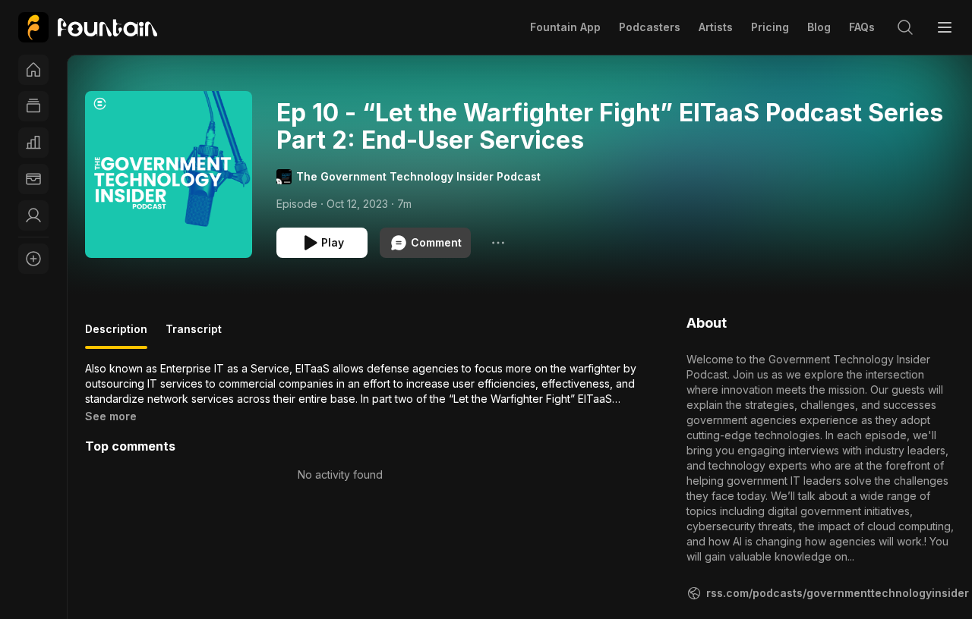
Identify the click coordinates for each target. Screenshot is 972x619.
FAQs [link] (862, 26)
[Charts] (33, 142)
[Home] (33, 70)
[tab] (116, 335)
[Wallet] (33, 179)
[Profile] (33, 215)
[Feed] (33, 106)
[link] (87, 27)
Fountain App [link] (565, 26)
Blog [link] (819, 26)
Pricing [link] (770, 26)
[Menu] (945, 27)
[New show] (33, 259)
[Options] (498, 243)
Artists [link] (716, 26)
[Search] (905, 27)
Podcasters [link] (649, 26)
